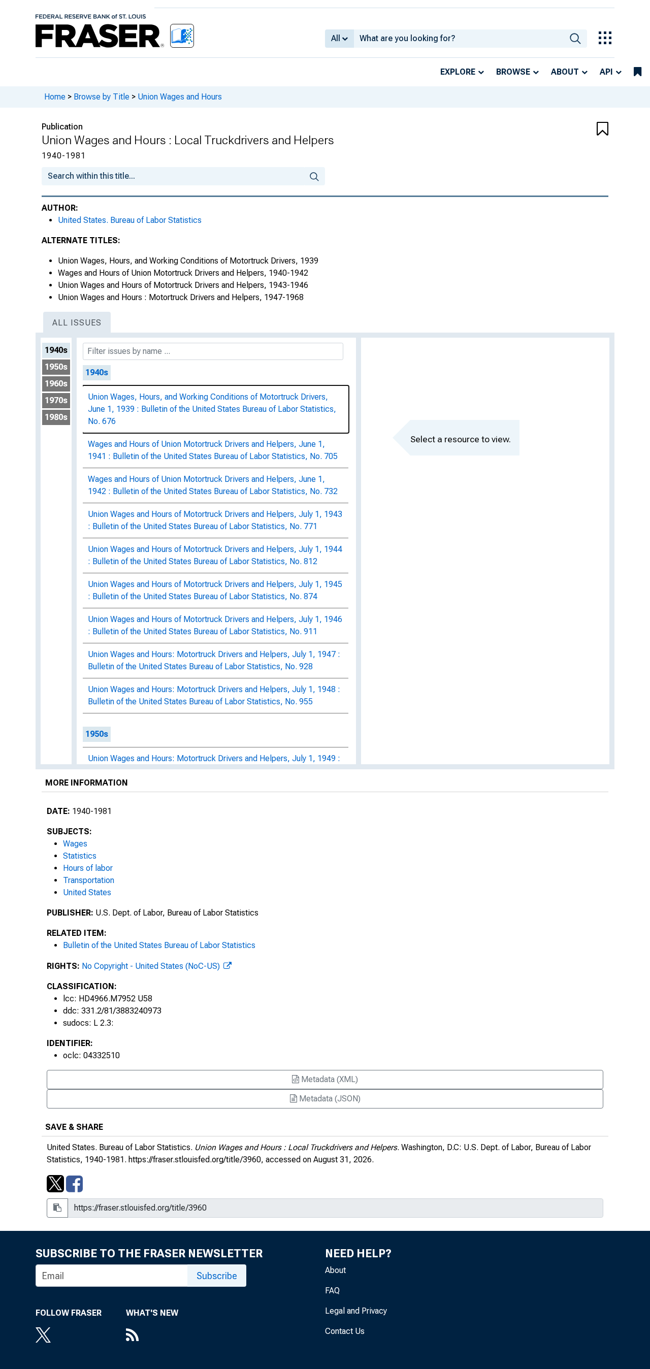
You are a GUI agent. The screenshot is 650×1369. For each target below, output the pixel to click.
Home (55, 97)
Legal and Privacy (356, 1311)
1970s (56, 400)
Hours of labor (88, 868)
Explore (457, 72)
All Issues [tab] (77, 323)
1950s (56, 367)
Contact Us (345, 1331)
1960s (56, 383)
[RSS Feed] (152, 1336)
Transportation (88, 880)
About (565, 72)
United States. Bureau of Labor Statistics (130, 220)
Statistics (79, 856)
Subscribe (217, 1275)
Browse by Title (101, 97)
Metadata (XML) (328, 1079)
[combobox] (458, 38)
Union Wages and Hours (180, 97)
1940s (56, 350)
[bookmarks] (637, 72)
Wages (75, 844)
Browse (513, 72)
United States (87, 892)
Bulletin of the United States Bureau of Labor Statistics (159, 945)
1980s (56, 417)
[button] (561, 129)
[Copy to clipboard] (57, 1208)
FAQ (332, 1290)
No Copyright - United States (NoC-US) (152, 966)
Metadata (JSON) (329, 1098)
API (606, 72)
